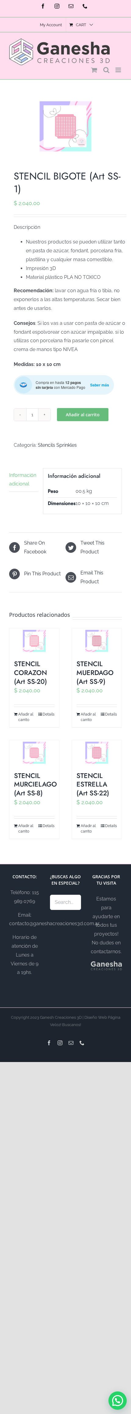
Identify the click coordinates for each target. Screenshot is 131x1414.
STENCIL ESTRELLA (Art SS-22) (92, 784)
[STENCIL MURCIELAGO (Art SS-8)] (34, 752)
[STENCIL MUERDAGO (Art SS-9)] (97, 640)
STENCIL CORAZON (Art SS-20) (30, 672)
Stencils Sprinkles (57, 445)
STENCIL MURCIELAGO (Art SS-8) (35, 784)
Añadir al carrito (83, 414)
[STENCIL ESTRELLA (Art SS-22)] (97, 752)
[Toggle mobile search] (106, 70)
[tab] (23, 480)
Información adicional (22, 479)
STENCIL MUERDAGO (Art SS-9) (95, 672)
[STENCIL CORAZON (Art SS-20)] (34, 640)
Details (49, 714)
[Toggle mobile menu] (118, 70)
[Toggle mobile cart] (94, 70)
